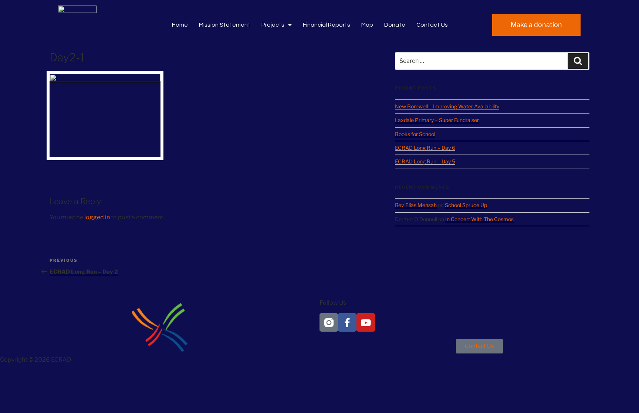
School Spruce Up (466, 205)
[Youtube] (365, 322)
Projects (272, 25)
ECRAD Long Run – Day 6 (425, 148)
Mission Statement (224, 25)
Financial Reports (326, 25)
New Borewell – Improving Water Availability (447, 106)
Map (367, 25)
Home (180, 25)
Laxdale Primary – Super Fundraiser (437, 120)
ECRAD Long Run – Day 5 (425, 161)
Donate (394, 25)
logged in (97, 217)
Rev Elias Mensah (416, 205)
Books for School (415, 134)
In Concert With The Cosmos (479, 219)
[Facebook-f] (347, 322)
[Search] (578, 61)
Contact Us (432, 25)
